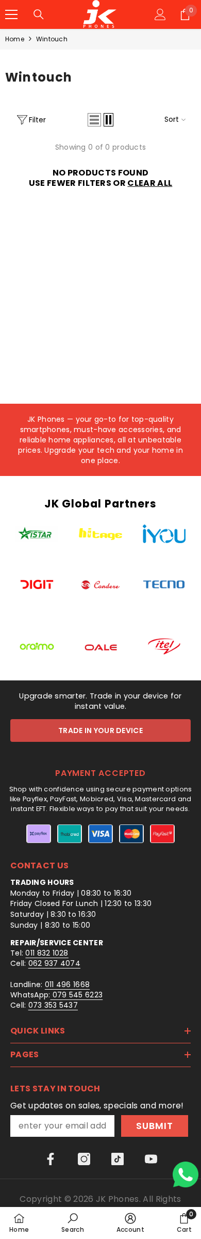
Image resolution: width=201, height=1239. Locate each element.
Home (14, 39)
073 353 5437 (53, 1005)
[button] (94, 119)
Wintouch (52, 39)
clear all (149, 183)
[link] (72, 1222)
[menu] (11, 14)
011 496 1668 (67, 984)
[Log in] (160, 14)
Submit (154, 1125)
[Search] (38, 14)
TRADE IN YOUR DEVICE (100, 730)
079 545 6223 (77, 995)
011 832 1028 (46, 953)
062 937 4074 (54, 963)
